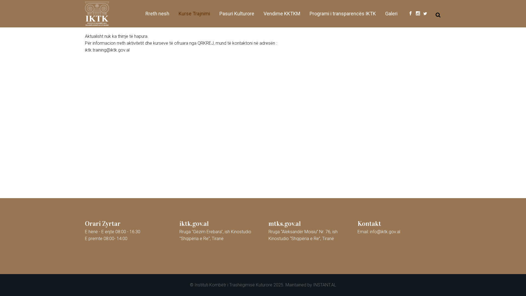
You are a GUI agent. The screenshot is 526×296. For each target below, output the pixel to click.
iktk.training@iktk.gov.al (107, 50)
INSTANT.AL (324, 285)
